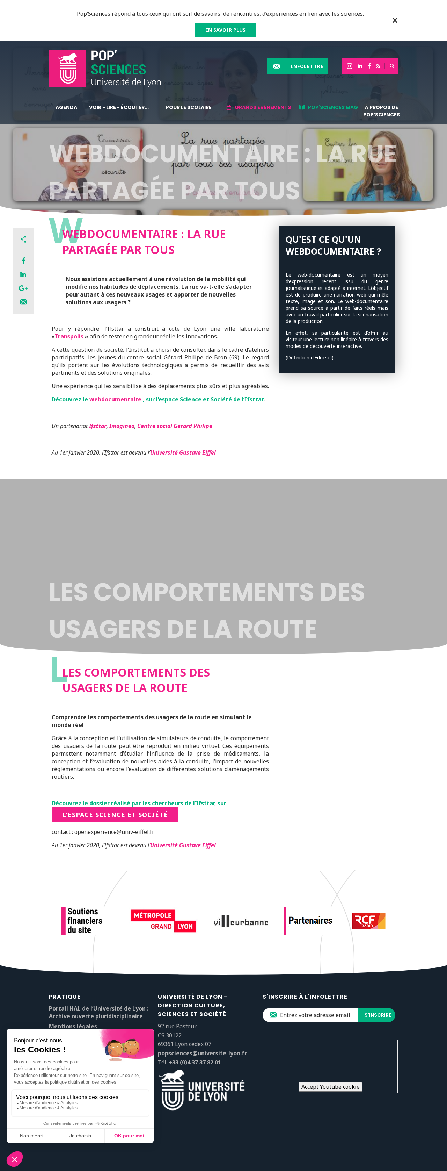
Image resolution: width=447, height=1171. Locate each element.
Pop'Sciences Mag (333, 107)
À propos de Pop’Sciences (381, 111)
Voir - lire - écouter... (119, 107)
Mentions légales (73, 1026)
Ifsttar (98, 426)
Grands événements (263, 107)
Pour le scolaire (189, 107)
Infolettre (307, 66)
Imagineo (121, 426)
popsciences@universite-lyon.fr (202, 1053)
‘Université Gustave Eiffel (182, 845)
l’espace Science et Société (115, 815)
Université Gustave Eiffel (183, 452)
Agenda (66, 107)
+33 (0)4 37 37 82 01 (195, 1062)
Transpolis (68, 336)
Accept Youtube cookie (330, 1087)
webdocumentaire (115, 399)
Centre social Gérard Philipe (174, 426)
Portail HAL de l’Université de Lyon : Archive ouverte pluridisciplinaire (98, 1012)
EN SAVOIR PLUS (225, 30)
